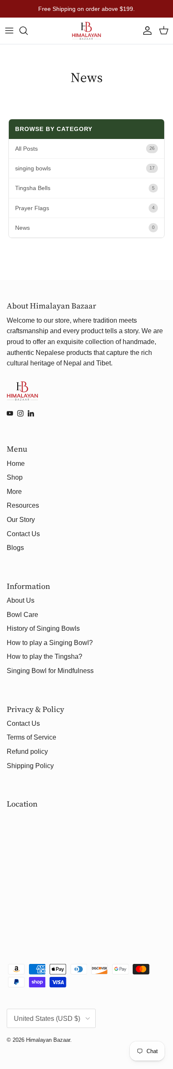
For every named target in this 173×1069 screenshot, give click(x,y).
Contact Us (23, 533)
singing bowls (33, 168)
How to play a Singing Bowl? (50, 642)
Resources (23, 505)
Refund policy (27, 751)
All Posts (26, 148)
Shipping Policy (30, 765)
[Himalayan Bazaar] (86, 31)
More (14, 491)
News (22, 227)
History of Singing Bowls (43, 628)
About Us (20, 600)
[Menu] (9, 30)
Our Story (21, 519)
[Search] (27, 30)
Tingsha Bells (32, 188)
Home (16, 463)
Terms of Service (31, 737)
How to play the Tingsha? (44, 656)
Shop (15, 477)
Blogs (15, 547)
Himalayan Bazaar (48, 1040)
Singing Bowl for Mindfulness (50, 670)
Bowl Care (22, 614)
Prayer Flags (32, 208)
